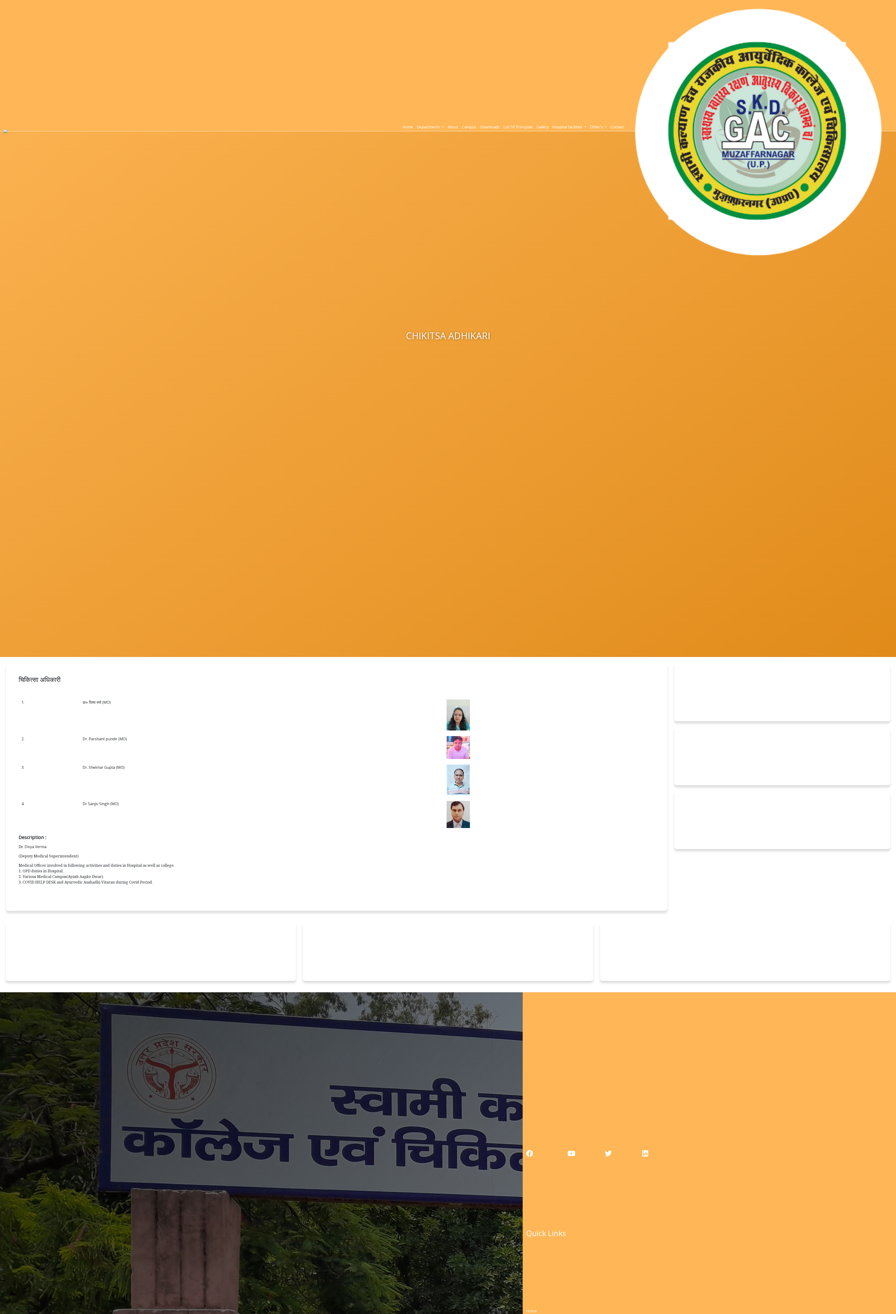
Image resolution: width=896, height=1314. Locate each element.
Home (407, 126)
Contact (617, 126)
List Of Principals (518, 126)
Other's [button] (597, 126)
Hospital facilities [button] (567, 126)
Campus (469, 126)
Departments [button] (429, 126)
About (453, 126)
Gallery (542, 126)
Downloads (490, 126)
